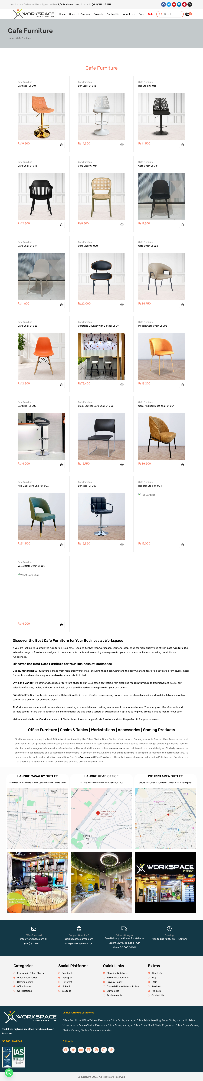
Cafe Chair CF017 (87, 165)
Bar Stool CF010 (27, 85)
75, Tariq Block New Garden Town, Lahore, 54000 (101, 783)
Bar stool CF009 (87, 485)
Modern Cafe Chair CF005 (152, 325)
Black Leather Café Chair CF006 (96, 405)
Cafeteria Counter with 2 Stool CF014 (99, 325)
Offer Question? (34, 935)
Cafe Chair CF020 (88, 245)
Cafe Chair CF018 (148, 165)
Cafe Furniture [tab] (101, 68)
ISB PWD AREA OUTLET (165, 776)
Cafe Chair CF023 (27, 325)
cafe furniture (175, 648)
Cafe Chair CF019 (27, 245)
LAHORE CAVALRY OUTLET (37, 776)
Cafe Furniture (25, 82)
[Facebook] (163, 4)
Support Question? (79, 935)
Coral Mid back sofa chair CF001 (156, 405)
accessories (115, 748)
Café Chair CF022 (148, 245)
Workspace (86, 757)
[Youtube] (174, 4)
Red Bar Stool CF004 (150, 485)
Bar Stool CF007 (27, 405)
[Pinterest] (184, 4)
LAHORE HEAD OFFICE (101, 776)
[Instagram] (189, 4)
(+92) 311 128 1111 (101, 4)
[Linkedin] (179, 4)
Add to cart (62, 145)
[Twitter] (169, 4)
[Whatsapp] (9, 1072)
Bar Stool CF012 (87, 85)
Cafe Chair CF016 (27, 165)
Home (11, 38)
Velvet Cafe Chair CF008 (31, 565)
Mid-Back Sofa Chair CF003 (33, 485)
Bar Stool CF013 (147, 85)
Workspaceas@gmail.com (79, 938)
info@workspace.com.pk (33, 938)
